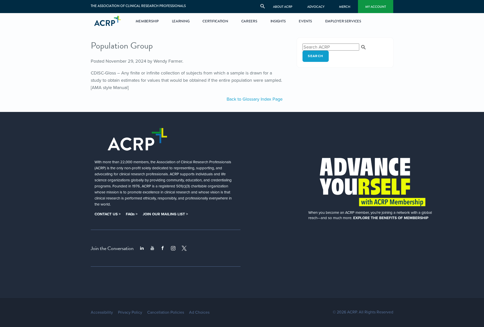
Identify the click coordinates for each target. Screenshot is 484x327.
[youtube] (152, 248)
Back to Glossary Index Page (255, 99)
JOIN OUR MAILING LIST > (165, 214)
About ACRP (282, 6)
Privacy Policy (130, 312)
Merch (344, 6)
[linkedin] (142, 248)
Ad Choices (199, 312)
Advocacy (315, 6)
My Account (375, 6)
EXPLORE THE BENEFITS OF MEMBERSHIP (390, 218)
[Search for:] (334, 47)
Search (315, 56)
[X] (184, 248)
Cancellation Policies (165, 312)
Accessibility (102, 312)
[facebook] (163, 248)
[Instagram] (173, 248)
